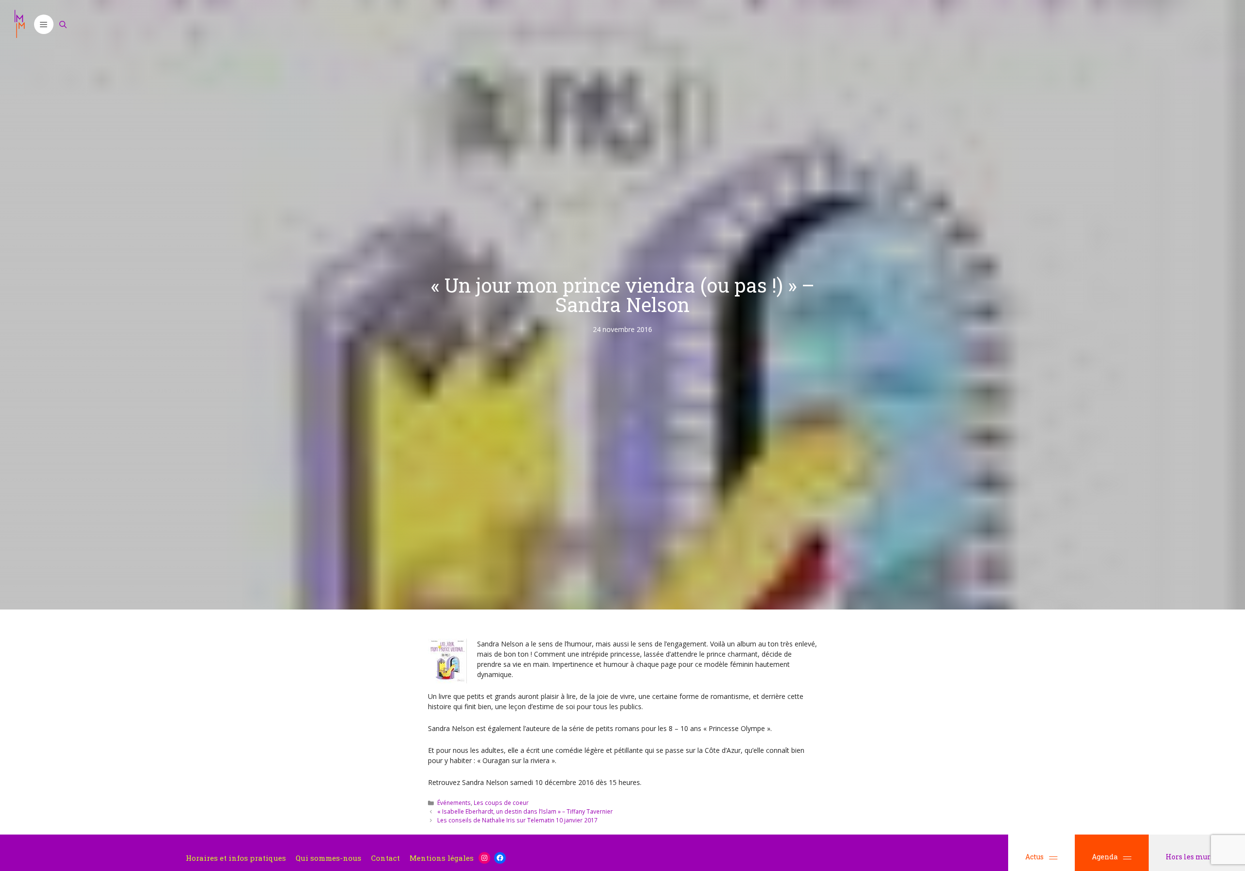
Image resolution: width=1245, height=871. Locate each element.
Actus (1034, 856)
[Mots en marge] (19, 24)
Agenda (1105, 856)
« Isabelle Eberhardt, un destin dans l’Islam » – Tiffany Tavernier (525, 811)
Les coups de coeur (501, 802)
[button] (43, 24)
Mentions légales (441, 858)
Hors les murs (1190, 856)
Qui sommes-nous (328, 858)
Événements (454, 802)
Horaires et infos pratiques (236, 858)
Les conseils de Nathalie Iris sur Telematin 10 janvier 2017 (517, 820)
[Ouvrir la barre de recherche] (63, 24)
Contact (385, 858)
